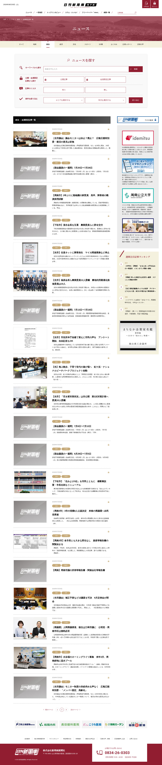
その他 (66, 162)
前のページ (49, 710)
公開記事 (63, 79)
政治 (18, 19)
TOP (4, 19)
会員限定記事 (105, 79)
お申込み (146, 6)
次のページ (74, 710)
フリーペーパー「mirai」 (90, 12)
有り (64, 90)
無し (105, 90)
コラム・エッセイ (71, 12)
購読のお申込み (90, 739)
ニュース (29, 12)
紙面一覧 (107, 12)
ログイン (154, 6)
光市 (66, 133)
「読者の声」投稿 (104, 739)
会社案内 (27, 739)
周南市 (66, 190)
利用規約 (78, 739)
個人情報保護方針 (39, 739)
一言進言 (39, 12)
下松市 (66, 220)
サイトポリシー (54, 739)
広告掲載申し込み (119, 739)
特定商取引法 (67, 739)
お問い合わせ (133, 739)
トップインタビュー (54, 12)
